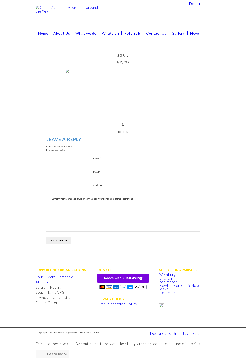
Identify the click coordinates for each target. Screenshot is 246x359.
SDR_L (123, 55)
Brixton (165, 278)
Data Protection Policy (117, 304)
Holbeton (167, 293)
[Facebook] (207, 3)
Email (96, 171)
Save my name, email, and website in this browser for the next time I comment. (92, 198)
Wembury (167, 274)
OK (40, 354)
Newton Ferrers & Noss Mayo (179, 287)
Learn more (57, 354)
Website (97, 185)
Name (97, 158)
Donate (196, 4)
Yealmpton (168, 282)
